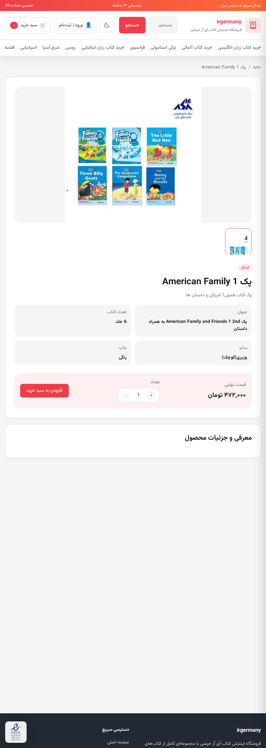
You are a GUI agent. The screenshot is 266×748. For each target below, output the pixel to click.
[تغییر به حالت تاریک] (107, 25)
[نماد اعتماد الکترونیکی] (16, 732)
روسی (71, 47)
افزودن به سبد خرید (44, 390)
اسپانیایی (28, 47)
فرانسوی (137, 47)
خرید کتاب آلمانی (197, 47)
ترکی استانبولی (163, 47)
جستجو (132, 25)
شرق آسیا (51, 47)
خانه (257, 67)
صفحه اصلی (118, 742)
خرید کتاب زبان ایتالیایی (102, 47)
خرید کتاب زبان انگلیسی (239, 47)
